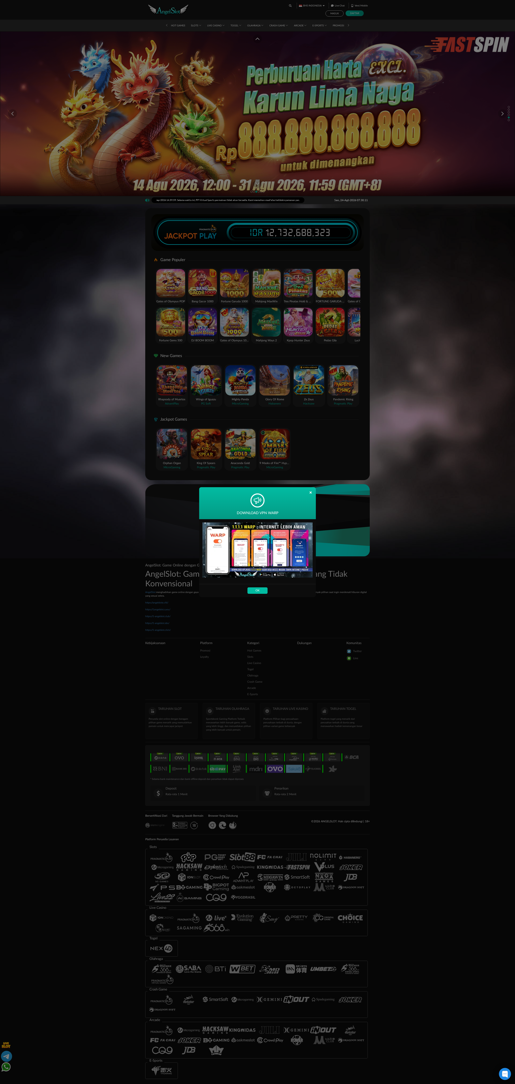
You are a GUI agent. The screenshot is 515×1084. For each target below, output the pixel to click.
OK (257, 590)
